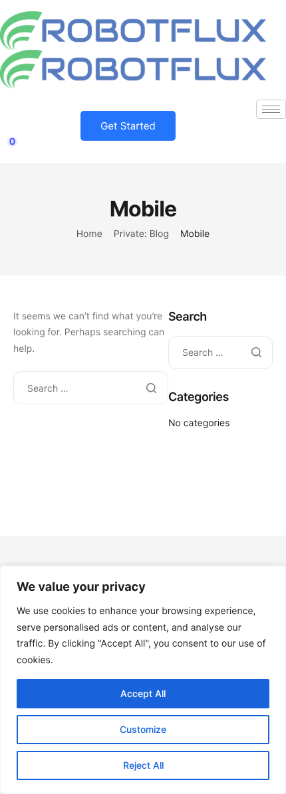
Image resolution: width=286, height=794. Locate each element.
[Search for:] (90, 388)
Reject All (143, 765)
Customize (143, 729)
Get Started (128, 125)
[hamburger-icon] (271, 109)
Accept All (143, 693)
